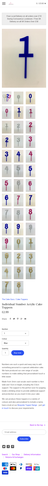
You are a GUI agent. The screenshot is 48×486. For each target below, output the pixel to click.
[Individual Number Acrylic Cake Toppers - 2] (18, 127)
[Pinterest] (12, 446)
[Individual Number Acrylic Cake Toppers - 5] (18, 170)
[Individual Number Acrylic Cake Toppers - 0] (18, 98)
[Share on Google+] (21, 319)
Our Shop (16, 454)
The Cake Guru (8, 299)
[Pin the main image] (18, 319)
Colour (4, 339)
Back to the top (36, 425)
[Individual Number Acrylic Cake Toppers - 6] (18, 185)
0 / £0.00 (40, 3)
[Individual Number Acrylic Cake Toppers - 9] (18, 229)
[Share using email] (25, 319)
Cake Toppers (22, 299)
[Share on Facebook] (10, 319)
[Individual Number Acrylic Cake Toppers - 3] (18, 141)
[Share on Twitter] (14, 319)
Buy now (17, 353)
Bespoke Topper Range (27, 405)
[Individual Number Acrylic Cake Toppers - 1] (24, 58)
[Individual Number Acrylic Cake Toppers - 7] (18, 200)
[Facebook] (8, 446)
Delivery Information (32, 454)
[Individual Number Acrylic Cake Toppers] (7, 98)
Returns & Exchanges (14, 457)
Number (5, 329)
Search (5, 454)
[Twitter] (3, 446)
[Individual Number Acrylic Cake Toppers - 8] (18, 214)
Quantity (5, 348)
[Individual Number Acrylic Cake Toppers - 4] (18, 156)
